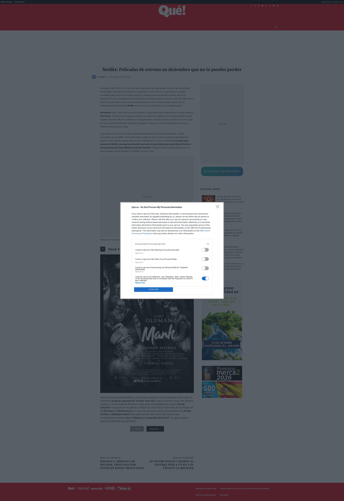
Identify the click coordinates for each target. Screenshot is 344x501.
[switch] (205, 250)
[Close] (218, 207)
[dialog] (172, 250)
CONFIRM (153, 289)
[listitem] (172, 243)
